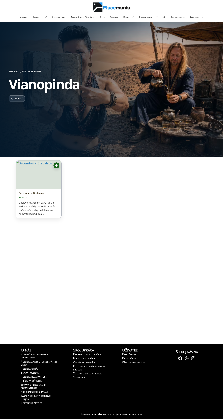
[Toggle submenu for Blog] (132, 17)
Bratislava (23, 197)
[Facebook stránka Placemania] (180, 358)
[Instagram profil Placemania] (193, 358)
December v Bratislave (32, 193)
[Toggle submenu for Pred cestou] (156, 17)
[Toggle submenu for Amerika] (45, 17)
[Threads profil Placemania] (186, 358)
